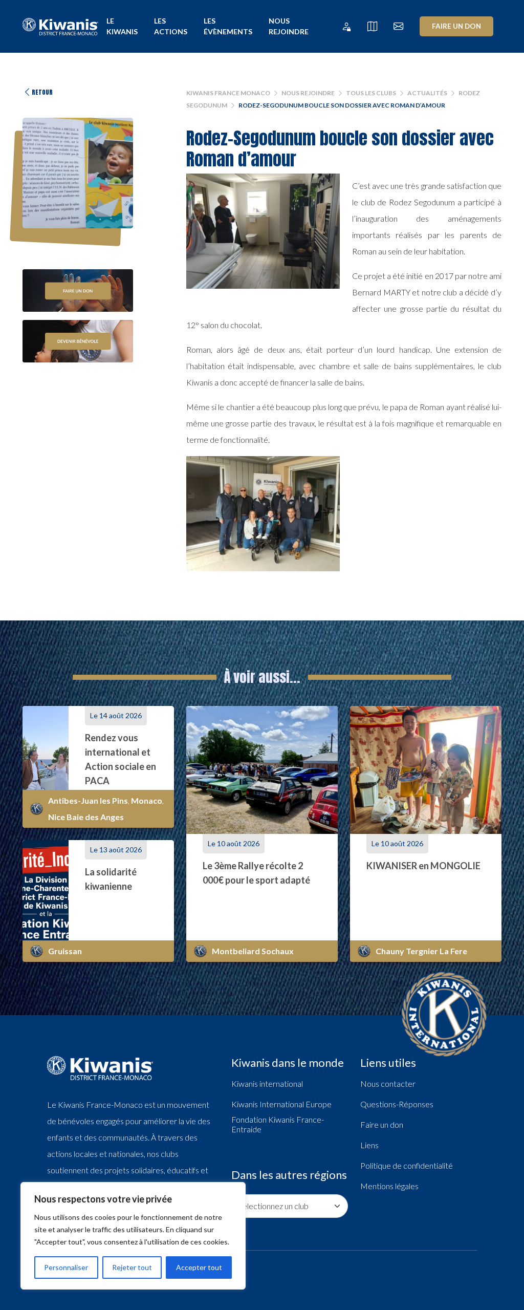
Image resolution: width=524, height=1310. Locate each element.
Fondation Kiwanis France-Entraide (277, 1124)
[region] (133, 1236)
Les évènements (228, 26)
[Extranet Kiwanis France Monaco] (346, 26)
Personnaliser (66, 1267)
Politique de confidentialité (406, 1165)
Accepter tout (199, 1267)
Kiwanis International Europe (281, 1104)
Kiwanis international (267, 1083)
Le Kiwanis (122, 26)
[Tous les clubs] (372, 26)
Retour (42, 92)
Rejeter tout (132, 1267)
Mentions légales (389, 1186)
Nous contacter (388, 1083)
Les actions (170, 26)
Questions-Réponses (396, 1104)
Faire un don (456, 26)
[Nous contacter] (398, 26)
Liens (369, 1145)
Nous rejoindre (289, 26)
